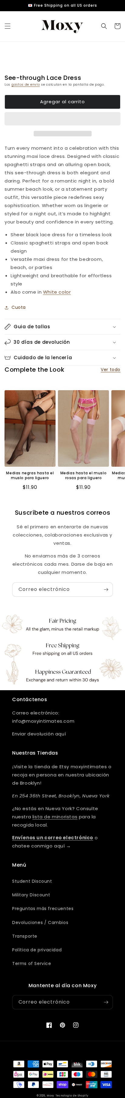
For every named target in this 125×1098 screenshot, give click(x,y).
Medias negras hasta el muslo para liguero (30, 475)
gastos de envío (26, 84)
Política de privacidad (37, 950)
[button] (7, 26)
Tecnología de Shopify (72, 1095)
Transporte (24, 936)
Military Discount (31, 895)
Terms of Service (31, 963)
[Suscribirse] (106, 589)
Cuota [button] (19, 307)
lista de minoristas (54, 816)
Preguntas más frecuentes (42, 908)
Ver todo (110, 370)
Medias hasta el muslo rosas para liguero (83, 475)
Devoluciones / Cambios (40, 922)
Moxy (50, 1095)
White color (57, 292)
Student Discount (32, 881)
